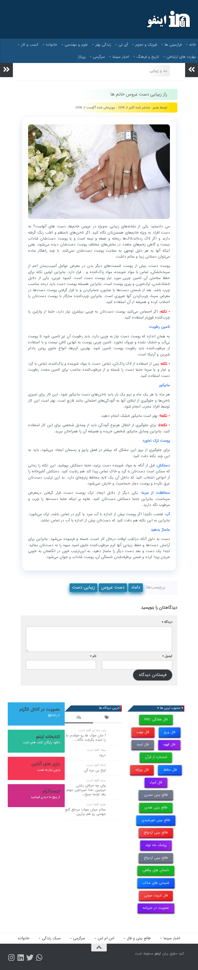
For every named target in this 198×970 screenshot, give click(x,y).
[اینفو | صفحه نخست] (167, 19)
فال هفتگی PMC (156, 719)
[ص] (11, 957)
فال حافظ (170, 770)
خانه (192, 44)
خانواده (51, 44)
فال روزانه (142, 770)
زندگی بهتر (103, 44)
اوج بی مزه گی (95, 770)
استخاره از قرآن (156, 757)
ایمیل (167, 656)
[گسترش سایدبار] (6, 69)
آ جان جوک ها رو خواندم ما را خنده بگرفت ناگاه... (86, 738)
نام (93, 656)
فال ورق (169, 732)
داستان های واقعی (156, 870)
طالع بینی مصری (156, 795)
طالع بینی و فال (139, 938)
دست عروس (113, 587)
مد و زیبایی (158, 71)
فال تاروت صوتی (156, 895)
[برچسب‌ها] (107, 718)
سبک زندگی (51, 938)
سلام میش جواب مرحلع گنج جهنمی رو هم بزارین (85, 812)
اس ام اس (106, 938)
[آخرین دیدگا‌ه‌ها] (79, 718)
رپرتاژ (82, 57)
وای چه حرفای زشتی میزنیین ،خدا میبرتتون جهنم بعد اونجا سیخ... (86, 790)
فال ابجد (142, 744)
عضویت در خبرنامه (156, 908)
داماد (135, 587)
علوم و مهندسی (76, 44)
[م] (39, 957)
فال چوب (142, 732)
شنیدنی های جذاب (155, 883)
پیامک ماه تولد (156, 845)
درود (102, 755)
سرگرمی (99, 57)
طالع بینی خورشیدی (156, 820)
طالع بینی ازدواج (156, 832)
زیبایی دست (83, 587)
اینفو (158, 953)
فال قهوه (169, 744)
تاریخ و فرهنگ (148, 57)
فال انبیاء (156, 782)
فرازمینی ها (173, 44)
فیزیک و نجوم (146, 44)
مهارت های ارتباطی (181, 57)
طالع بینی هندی (156, 807)
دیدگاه (167, 621)
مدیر (156, 107)
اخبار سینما (120, 57)
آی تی (123, 44)
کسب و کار (29, 44)
